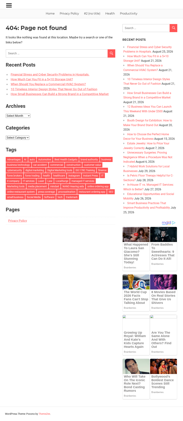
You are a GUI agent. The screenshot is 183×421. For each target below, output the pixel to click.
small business (15, 197)
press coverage (46, 191)
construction (73, 164)
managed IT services (82, 181)
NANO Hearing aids (73, 186)
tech (60, 197)
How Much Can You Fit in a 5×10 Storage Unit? (42, 79)
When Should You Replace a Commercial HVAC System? (48, 84)
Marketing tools (15, 186)
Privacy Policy (69, 13)
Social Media (34, 197)
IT (102, 175)
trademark (72, 197)
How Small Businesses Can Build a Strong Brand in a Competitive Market (60, 94)
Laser (41, 181)
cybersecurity (14, 170)
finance (102, 170)
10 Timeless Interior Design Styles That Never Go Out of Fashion (54, 89)
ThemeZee (44, 413)
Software (49, 197)
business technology (18, 164)
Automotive (44, 159)
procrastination (66, 191)
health (46, 175)
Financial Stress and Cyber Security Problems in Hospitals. (50, 74)
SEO (111, 191)
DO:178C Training (85, 170)
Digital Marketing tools (59, 170)
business (106, 159)
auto (32, 159)
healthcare (59, 175)
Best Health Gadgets (66, 159)
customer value (92, 164)
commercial (56, 164)
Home (50, 13)
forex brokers (14, 175)
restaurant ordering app (92, 191)
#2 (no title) (92, 13)
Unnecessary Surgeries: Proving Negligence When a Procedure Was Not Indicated (147, 157)
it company (13, 181)
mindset (54, 186)
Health (110, 13)
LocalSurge (62, 181)
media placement (37, 186)
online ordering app (98, 186)
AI (25, 159)
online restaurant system (21, 191)
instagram (74, 175)
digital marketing (34, 170)
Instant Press (90, 175)
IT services (28, 181)
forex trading (32, 175)
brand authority (89, 159)
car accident (40, 164)
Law (50, 181)
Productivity (128, 13)
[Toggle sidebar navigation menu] (9, 5)
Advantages (14, 159)
